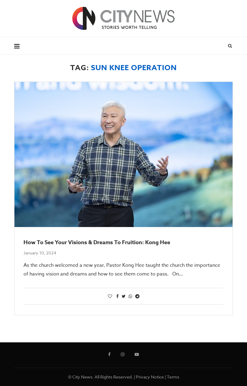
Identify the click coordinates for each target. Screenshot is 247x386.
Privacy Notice (150, 377)
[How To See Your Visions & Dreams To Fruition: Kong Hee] (123, 154)
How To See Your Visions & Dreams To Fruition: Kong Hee (96, 242)
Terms (173, 377)
